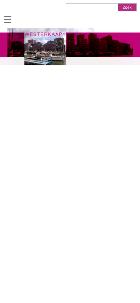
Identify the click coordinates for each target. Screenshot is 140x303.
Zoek (127, 7)
